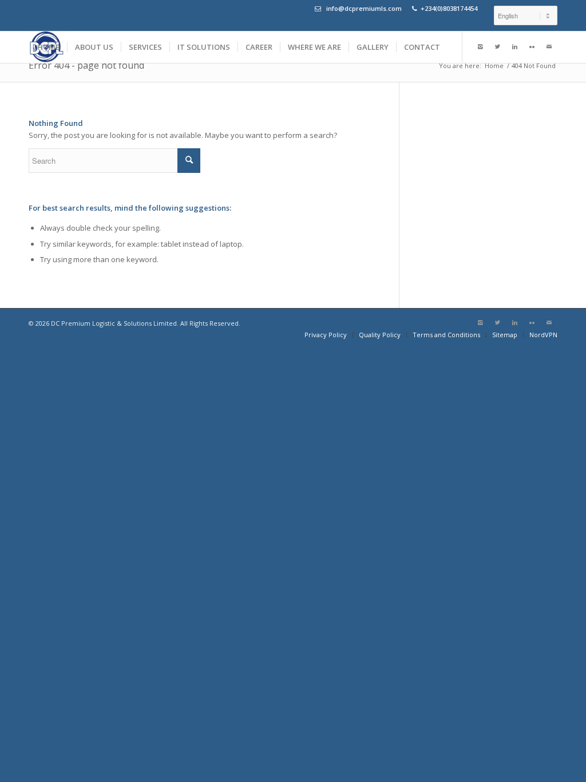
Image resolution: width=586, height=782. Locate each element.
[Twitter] (497, 47)
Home (494, 65)
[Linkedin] (514, 47)
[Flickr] (531, 47)
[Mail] (548, 47)
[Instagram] (480, 47)
